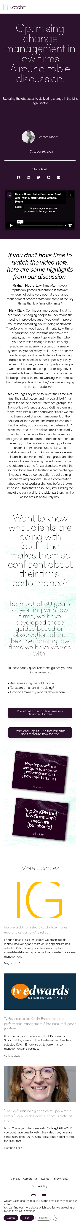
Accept (11, 1218)
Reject (27, 1218)
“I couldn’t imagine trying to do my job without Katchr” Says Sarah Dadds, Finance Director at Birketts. (38, 1115)
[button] (74, 7)
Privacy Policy (60, 1178)
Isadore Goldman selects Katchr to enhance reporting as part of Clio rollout (36, 930)
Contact (15, 1178)
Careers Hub (30, 1178)
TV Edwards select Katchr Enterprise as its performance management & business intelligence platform (40, 1023)
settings (30, 1210)
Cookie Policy (39, 1186)
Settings (43, 1218)
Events (45, 1178)
